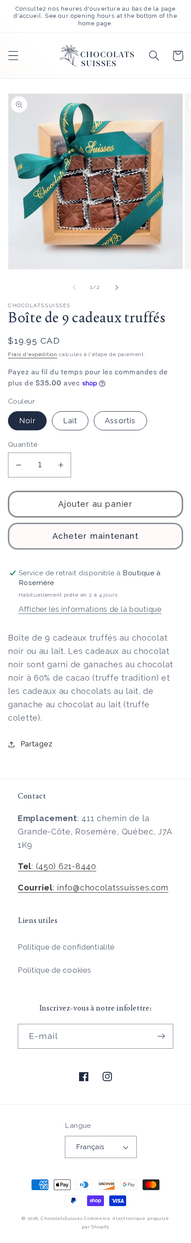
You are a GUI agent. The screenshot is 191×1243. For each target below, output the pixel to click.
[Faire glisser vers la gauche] (74, 287)
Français (90, 1147)
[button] (13, 56)
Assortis (120, 420)
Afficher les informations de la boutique (90, 609)
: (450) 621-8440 (57, 866)
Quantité (23, 444)
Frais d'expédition (32, 354)
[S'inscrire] (161, 1036)
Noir (27, 420)
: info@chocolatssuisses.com (93, 887)
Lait (70, 420)
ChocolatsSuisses (61, 1218)
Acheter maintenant (95, 536)
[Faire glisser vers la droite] (117, 287)
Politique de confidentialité (66, 946)
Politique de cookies (54, 970)
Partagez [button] (36, 743)
